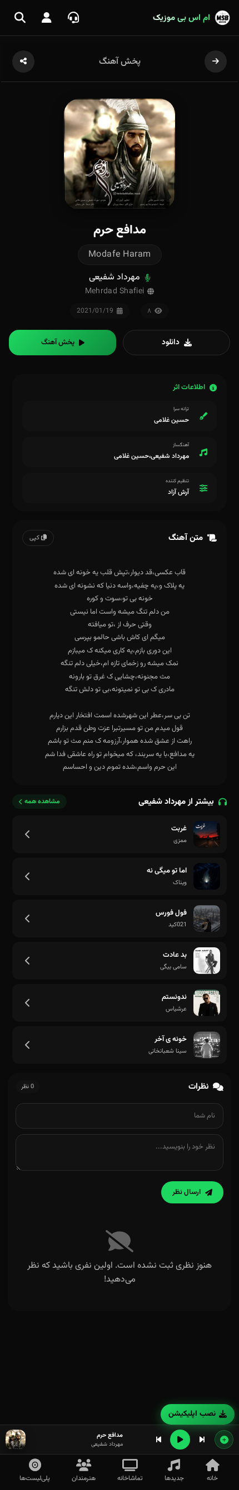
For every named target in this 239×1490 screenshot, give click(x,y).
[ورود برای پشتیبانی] (73, 18)
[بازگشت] (216, 61)
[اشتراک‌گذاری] (23, 61)
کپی (35, 538)
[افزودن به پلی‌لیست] (224, 1439)
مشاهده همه (42, 802)
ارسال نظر (186, 1192)
